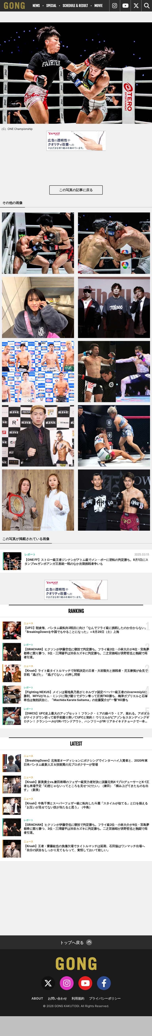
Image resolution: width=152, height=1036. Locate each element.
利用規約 (78, 998)
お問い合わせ (57, 998)
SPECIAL (51, 6)
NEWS (36, 6)
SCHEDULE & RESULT (75, 6)
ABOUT (37, 998)
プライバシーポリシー (105, 998)
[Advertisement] (76, 898)
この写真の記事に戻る (76, 190)
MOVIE (98, 6)
